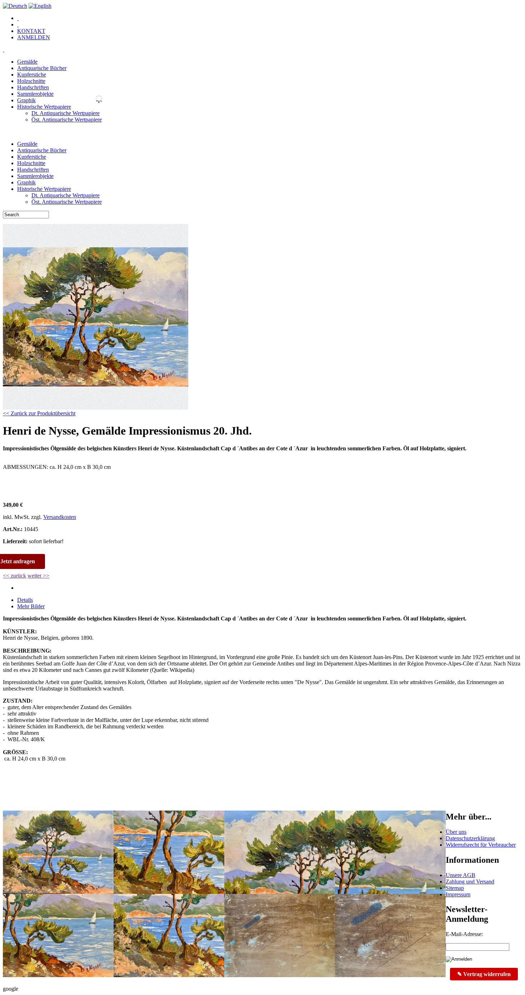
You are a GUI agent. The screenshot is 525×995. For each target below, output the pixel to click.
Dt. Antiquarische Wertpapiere (65, 113)
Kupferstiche (31, 74)
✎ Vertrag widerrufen (484, 974)
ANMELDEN (33, 37)
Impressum (458, 894)
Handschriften (33, 87)
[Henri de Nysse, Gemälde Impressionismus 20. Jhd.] (95, 408)
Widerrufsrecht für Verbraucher (481, 845)
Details (25, 600)
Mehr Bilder (31, 606)
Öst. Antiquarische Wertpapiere (66, 120)
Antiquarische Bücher (41, 68)
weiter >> (38, 576)
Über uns (456, 832)
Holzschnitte (31, 81)
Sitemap (455, 888)
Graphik (26, 100)
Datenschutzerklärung (470, 838)
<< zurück (14, 576)
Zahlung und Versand (470, 881)
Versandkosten (59, 517)
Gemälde (27, 62)
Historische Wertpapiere (44, 107)
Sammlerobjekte (35, 94)
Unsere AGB (460, 875)
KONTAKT (31, 31)
